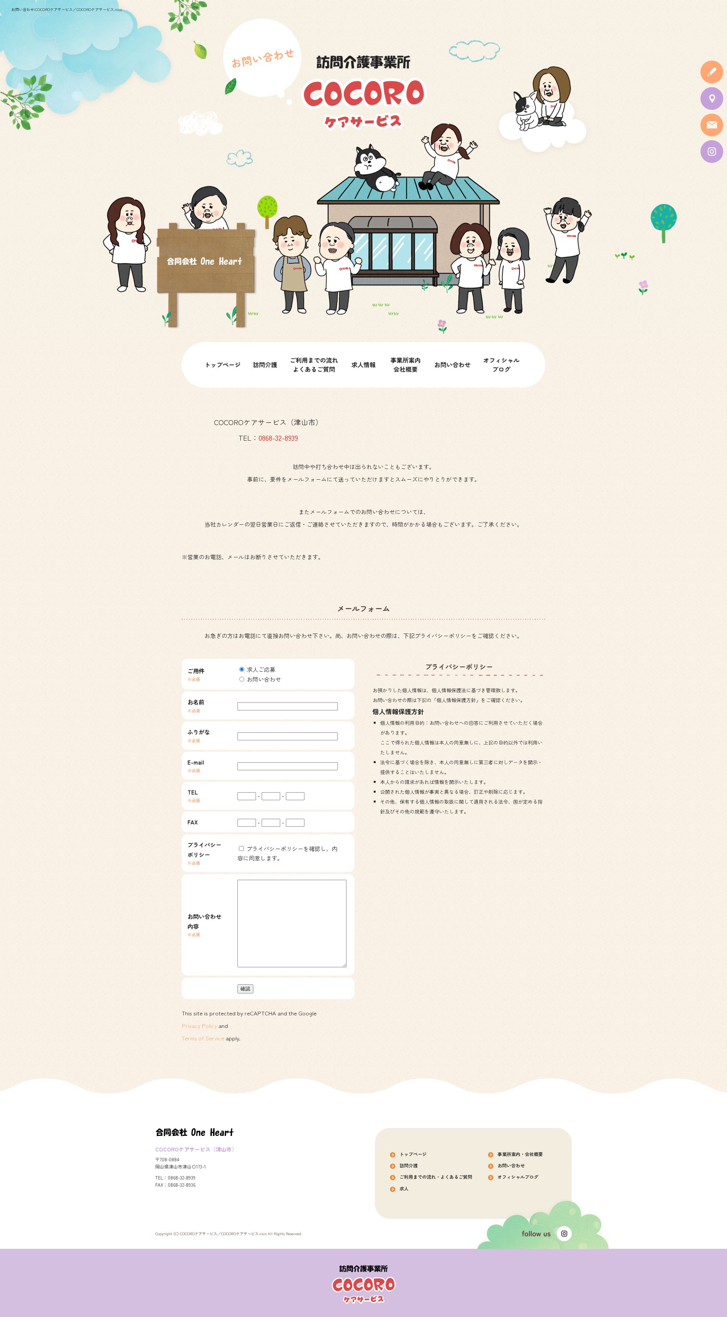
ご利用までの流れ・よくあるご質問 (314, 365)
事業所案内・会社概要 (405, 365)
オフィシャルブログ (501, 365)
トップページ (223, 365)
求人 (363, 365)
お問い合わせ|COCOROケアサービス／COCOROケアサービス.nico (66, 9)
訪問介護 (265, 365)
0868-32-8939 (278, 437)
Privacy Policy (199, 1025)
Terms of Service (203, 1038)
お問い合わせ (452, 365)
